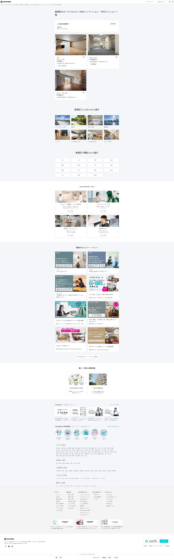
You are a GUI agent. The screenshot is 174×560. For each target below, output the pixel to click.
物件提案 (82, 505)
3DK (84, 485)
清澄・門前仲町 (72, 450)
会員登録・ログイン (110, 505)
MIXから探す (71, 508)
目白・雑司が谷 (88, 451)
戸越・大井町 (103, 450)
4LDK (95, 485)
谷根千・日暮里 (59, 453)
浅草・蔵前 (76, 451)
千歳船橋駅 (82, 470)
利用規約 (151, 545)
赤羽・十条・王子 (108, 453)
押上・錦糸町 (81, 451)
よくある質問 (109, 501)
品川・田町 (58, 450)
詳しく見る (70, 211)
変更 (110, 557)
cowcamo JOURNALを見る (113, 426)
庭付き (66, 478)
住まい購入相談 (83, 501)
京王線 (66, 451)
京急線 (82, 455)
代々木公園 (104, 448)
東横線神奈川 (86, 453)
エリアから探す (71, 503)
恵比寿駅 (99, 470)
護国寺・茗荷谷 (98, 451)
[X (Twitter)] (5, 546)
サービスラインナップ (85, 496)
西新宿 (92, 450)
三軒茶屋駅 (58, 470)
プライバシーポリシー (159, 545)
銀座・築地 (63, 450)
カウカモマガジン (84, 514)
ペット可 (81, 478)
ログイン (161, 1)
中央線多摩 (78, 455)
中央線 (81, 450)
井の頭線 (108, 448)
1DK (61, 485)
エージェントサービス (85, 494)
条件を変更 (113, 23)
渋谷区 (71, 463)
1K (58, 485)
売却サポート (97, 494)
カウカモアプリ (109, 499)
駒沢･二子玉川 (98, 448)
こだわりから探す (72, 505)
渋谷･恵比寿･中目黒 (70, 448)
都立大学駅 (87, 470)
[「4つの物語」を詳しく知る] (103, 44)
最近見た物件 (59, 499)
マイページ (58, 494)
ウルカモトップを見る (114, 404)
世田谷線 (57, 451)
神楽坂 (112, 448)
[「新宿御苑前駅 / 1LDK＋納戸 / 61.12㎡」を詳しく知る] (70, 80)
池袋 (93, 451)
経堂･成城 (62, 451)
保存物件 (58, 501)
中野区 (75, 463)
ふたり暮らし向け (94, 478)
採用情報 (167, 545)
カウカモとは (109, 494)
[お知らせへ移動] (169, 1)
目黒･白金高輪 (77, 448)
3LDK (87, 485)
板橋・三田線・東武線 (70, 455)
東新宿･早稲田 (97, 450)
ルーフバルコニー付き (60, 478)
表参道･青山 (58, 448)
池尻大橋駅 (70, 470)
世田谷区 (67, 463)
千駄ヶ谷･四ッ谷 (87, 450)
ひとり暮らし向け (87, 478)
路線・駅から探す (72, 501)
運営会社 (145, 545)
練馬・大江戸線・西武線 (60, 455)
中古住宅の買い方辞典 (85, 510)
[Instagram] (12, 546)
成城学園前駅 (76, 470)
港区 (57, 463)
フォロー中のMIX (60, 505)
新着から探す (71, 496)
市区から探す (71, 499)
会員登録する (164, 541)
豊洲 (67, 450)
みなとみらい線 (93, 453)
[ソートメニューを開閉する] (56, 557)
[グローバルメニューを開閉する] (172, 1)
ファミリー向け (102, 478)
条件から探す (71, 494)
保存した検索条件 (60, 503)
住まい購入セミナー (84, 499)
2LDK (79, 485)
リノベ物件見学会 (84, 503)
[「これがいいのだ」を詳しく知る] (70, 44)
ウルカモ (96, 499)
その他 (85, 455)
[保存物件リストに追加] (83, 57)
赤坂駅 (95, 470)
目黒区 (63, 463)
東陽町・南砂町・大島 (79, 453)
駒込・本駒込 (71, 453)
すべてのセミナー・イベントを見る (87, 356)
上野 (102, 451)
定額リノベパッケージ (85, 508)
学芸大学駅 (109, 470)
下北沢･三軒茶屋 (84, 448)
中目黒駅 (91, 470)
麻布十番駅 (114, 470)
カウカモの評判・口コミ (111, 496)
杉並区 (78, 463)
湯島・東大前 (106, 451)
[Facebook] (9, 546)
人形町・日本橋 (113, 451)
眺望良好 (76, 478)
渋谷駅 (66, 470)
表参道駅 (104, 470)
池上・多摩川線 (110, 450)
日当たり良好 (71, 478)
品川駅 (62, 470)
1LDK (64, 485)
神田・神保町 (65, 453)
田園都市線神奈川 (100, 453)
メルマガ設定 (59, 510)
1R (56, 485)
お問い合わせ (109, 503)
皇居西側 (77, 450)
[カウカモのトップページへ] (6, 2)
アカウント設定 (59, 508)
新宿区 (60, 463)
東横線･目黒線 (91, 448)
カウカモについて (149, 1)
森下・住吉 (71, 451)
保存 (117, 557)
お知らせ (58, 496)
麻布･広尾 (64, 448)
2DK (76, 485)
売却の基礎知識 (97, 496)
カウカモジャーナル (84, 512)
